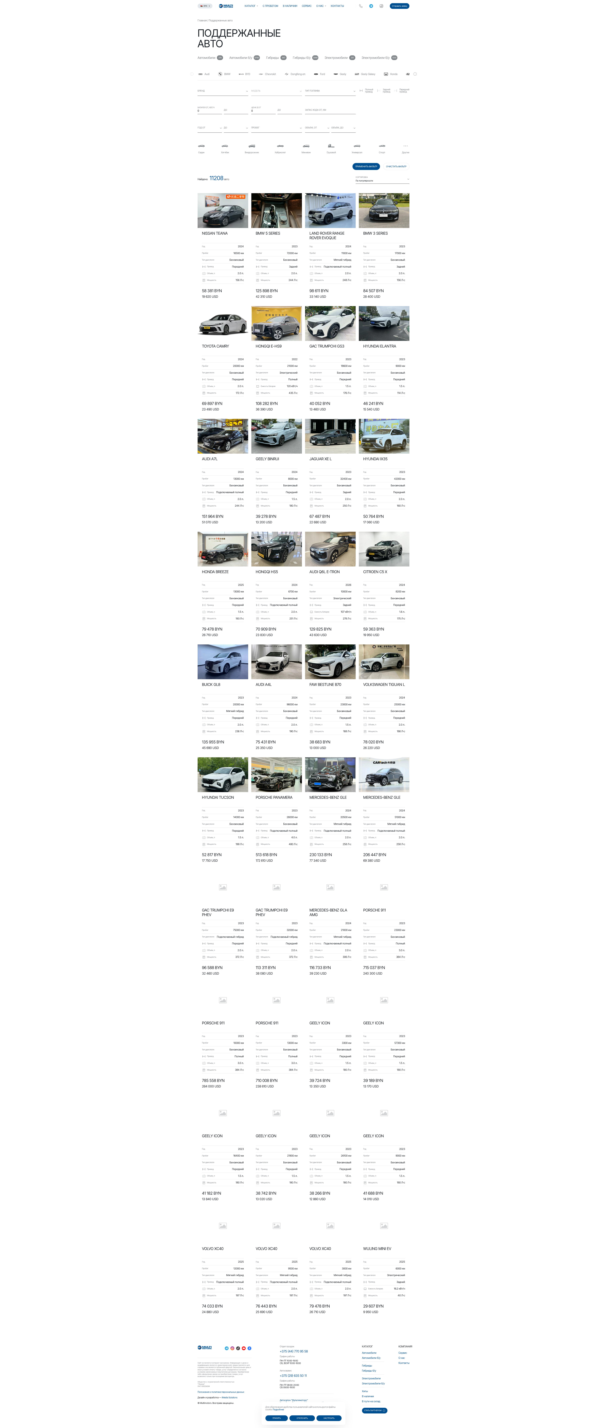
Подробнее (278, 1409)
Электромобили (371, 1378)
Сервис (307, 5)
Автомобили (369, 1352)
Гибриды (367, 1365)
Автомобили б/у (371, 1358)
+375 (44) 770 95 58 (294, 1351)
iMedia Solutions (229, 1397)
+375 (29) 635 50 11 (293, 1376)
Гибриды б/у (369, 1370)
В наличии (290, 5)
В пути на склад (371, 1401)
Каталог (250, 5)
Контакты (337, 5)
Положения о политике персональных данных (221, 1392)
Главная (202, 20)
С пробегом (270, 5)
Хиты (365, 1391)
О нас (320, 5)
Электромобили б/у (373, 1383)
